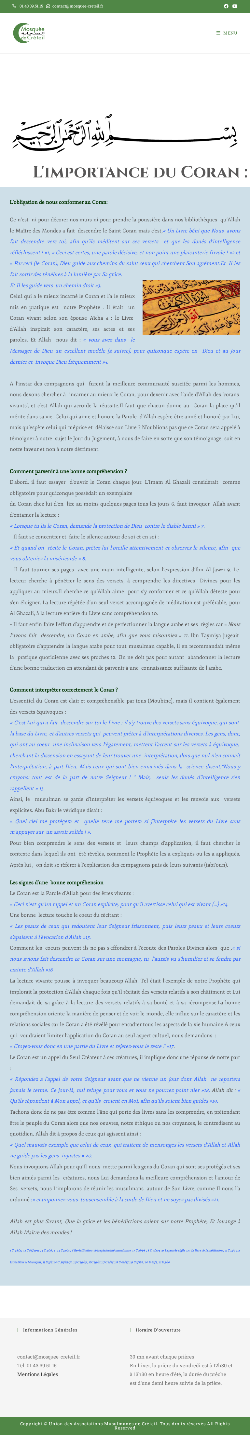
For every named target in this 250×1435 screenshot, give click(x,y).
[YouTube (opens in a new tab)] (234, 6)
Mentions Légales (37, 1374)
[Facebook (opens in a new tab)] (226, 6)
